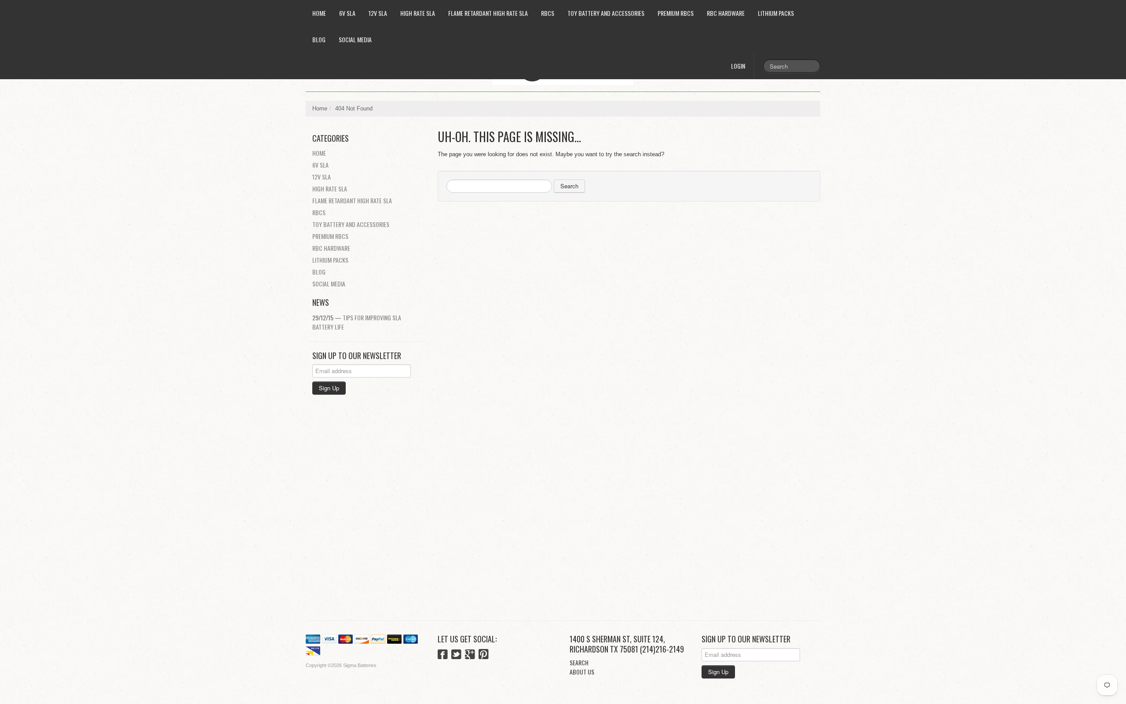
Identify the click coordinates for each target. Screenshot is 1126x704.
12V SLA (378, 13)
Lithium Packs (776, 13)
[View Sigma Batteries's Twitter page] (456, 655)
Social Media (355, 39)
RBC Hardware (726, 13)
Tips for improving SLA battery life (356, 322)
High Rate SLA (417, 13)
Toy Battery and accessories (605, 13)
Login (738, 65)
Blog (318, 39)
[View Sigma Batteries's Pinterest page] (484, 655)
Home (319, 13)
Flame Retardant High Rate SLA (488, 13)
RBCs (547, 13)
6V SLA (347, 13)
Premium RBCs (676, 13)
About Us (582, 671)
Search (569, 186)
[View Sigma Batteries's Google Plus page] (470, 655)
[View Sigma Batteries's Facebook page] (443, 655)
